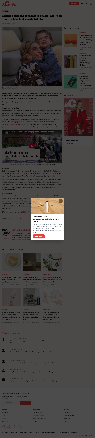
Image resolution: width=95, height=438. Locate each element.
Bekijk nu (38, 236)
